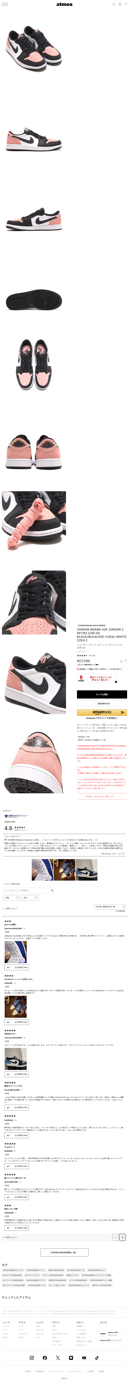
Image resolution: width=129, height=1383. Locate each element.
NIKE (54, 1326)
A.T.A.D (38, 1337)
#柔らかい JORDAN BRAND (101, 1285)
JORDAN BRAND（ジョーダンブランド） (21, 1311)
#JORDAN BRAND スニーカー (13, 1270)
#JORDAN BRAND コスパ (96, 1270)
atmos (38, 1326)
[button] (102, 714)
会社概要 (91, 1371)
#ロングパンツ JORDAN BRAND (14, 1285)
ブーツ (5, 1330)
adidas (54, 1330)
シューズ (40, 1311)
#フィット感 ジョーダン (57, 1285)
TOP (4, 1311)
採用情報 (101, 1371)
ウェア (21, 1326)
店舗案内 (79, 1326)
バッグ (21, 1330)
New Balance (56, 1341)
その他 (5, 1337)
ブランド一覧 (56, 1345)
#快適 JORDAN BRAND (56, 1270)
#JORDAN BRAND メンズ (76, 1270)
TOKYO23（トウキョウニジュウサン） (20, 1313)
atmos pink (40, 1330)
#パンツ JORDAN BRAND (78, 1280)
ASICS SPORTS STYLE (60, 1334)
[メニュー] (5, 4)
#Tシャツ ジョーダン (32, 1275)
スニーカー (48, 1311)
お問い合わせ (81, 1337)
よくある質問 (81, 1334)
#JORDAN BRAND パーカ (36, 1285)
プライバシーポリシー (56, 1371)
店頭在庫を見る (103, 703)
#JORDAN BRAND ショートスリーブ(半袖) (96, 1275)
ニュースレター (81, 1330)
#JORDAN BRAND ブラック (36, 1280)
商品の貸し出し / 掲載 (83, 1341)
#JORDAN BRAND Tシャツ (36, 1270)
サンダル (6, 1334)
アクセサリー (23, 1334)
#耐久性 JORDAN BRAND (57, 1280)
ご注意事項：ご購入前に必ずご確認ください (100, 796)
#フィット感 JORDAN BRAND (53, 1275)
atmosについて (81, 1345)
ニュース (103, 1322)
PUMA (54, 1337)
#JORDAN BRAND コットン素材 (101, 1280)
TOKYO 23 (39, 1334)
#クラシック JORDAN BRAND (13, 1280)
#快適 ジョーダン (73, 1275)
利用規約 (28, 1371)
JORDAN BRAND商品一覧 (63, 1252)
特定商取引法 (39, 1371)
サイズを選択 (102, 694)
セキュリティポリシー (75, 1371)
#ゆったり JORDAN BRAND (12, 1275)
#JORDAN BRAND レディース (79, 1285)
